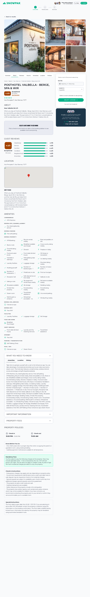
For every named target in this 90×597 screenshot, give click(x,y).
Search (10, 81)
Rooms (29, 75)
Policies (50, 75)
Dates (60, 80)
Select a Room (70, 100)
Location (42, 75)
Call (72, 121)
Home (5, 81)
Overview (7, 75)
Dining (28, 360)
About (14, 75)
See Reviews (15, 95)
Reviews (21, 75)
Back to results (11, 17)
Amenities (35, 75)
